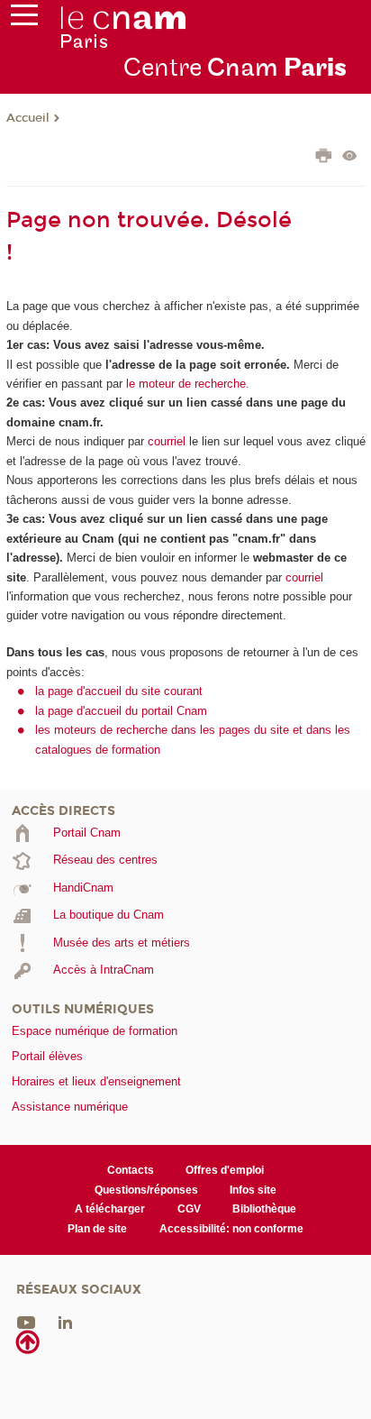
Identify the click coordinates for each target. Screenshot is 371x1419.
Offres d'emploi (225, 1170)
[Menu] (24, 19)
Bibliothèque (264, 1209)
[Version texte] (349, 157)
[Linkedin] (65, 1322)
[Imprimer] (323, 158)
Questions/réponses (146, 1190)
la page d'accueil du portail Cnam (121, 711)
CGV (189, 1209)
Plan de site (97, 1228)
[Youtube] (26, 1322)
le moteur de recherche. (185, 383)
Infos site (253, 1190)
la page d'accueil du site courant (119, 691)
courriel (167, 441)
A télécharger (110, 1209)
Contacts (130, 1170)
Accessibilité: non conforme (231, 1228)
